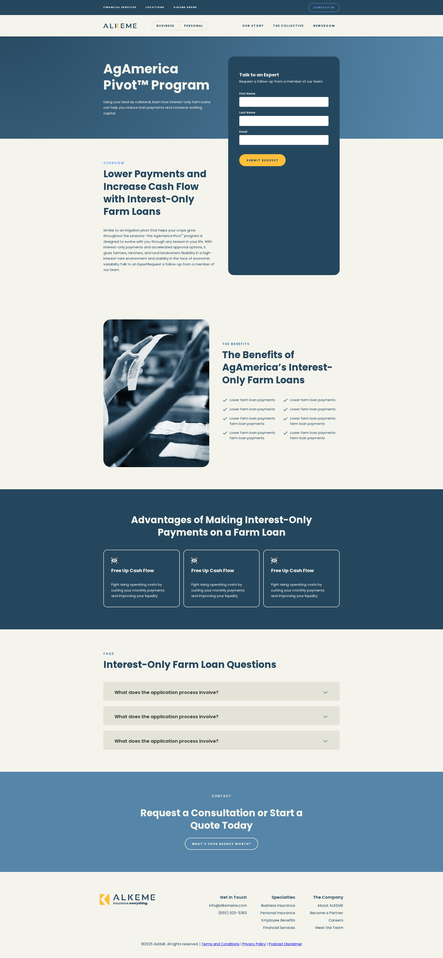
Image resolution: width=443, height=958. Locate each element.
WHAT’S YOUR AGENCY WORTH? (221, 844)
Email (243, 132)
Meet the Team (329, 927)
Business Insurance (278, 905)
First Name (247, 94)
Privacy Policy (254, 944)
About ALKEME (330, 905)
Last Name (247, 112)
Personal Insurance (277, 913)
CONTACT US (324, 7)
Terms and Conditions (220, 944)
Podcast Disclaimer (285, 944)
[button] (166, 26)
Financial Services (279, 927)
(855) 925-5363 (232, 913)
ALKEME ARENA (185, 7)
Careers (336, 920)
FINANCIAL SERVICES (119, 7)
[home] (120, 26)
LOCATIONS (155, 7)
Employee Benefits (278, 920)
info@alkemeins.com (228, 905)
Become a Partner (326, 913)
